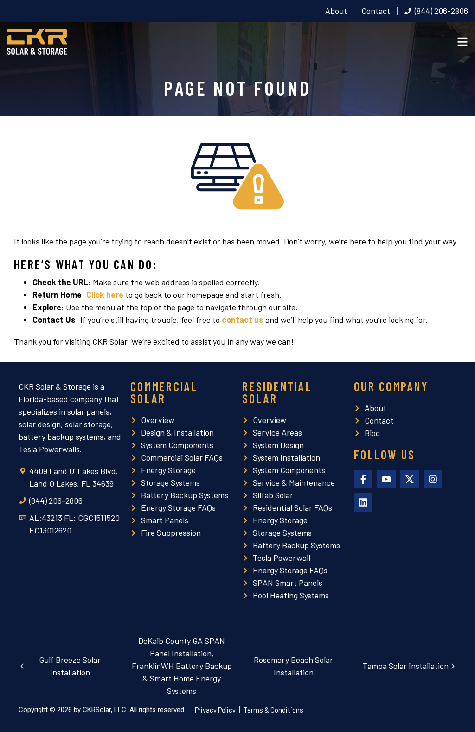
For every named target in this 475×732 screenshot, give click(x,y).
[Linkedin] (363, 502)
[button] (22, 665)
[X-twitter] (409, 479)
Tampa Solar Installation (405, 666)
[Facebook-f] (363, 479)
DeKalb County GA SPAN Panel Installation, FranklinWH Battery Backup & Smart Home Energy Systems (182, 666)
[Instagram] (433, 479)
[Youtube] (386, 479)
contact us (242, 320)
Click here (104, 294)
